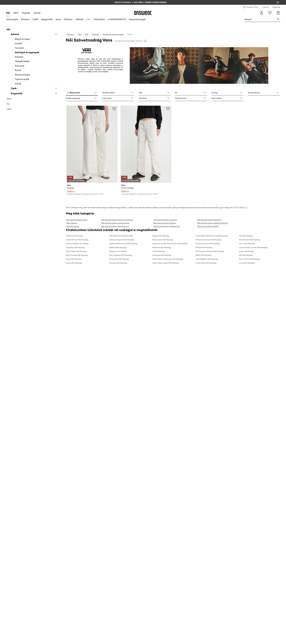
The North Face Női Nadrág (121, 236)
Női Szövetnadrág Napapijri (209, 220)
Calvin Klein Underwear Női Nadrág (167, 259)
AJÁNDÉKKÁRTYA (117, 19)
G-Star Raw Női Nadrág (206, 263)
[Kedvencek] (270, 13)
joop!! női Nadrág (246, 251)
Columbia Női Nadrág (75, 247)
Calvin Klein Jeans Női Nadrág (165, 263)
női (8, 12)
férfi (15, 12)
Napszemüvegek (137, 19)
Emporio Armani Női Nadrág (208, 243)
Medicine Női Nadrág (161, 247)
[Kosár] (278, 13)
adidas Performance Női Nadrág (123, 243)
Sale (88, 19)
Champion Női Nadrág (119, 259)
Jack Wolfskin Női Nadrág (207, 259)
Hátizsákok (99, 19)
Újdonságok (12, 19)
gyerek (26, 12)
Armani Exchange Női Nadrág (209, 240)
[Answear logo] (143, 13)
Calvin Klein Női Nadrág (76, 251)
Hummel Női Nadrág (118, 263)
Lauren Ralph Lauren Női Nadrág (253, 247)
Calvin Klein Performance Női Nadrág (212, 236)
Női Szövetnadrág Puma (76, 220)
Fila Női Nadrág (246, 236)
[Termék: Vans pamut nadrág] (146, 144)
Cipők (35, 19)
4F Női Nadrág (158, 251)
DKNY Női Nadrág (204, 255)
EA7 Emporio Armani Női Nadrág (210, 251)
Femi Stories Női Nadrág (249, 240)
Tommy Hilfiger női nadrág (77, 243)
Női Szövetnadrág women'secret (115, 223)
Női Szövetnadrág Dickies (165, 223)
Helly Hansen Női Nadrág (77, 255)
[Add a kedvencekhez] (114, 108)
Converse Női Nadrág (161, 255)
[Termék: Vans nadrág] (91, 144)
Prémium (68, 19)
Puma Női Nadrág (73, 259)
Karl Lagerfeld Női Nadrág (120, 255)
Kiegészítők (47, 19)
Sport (58, 19)
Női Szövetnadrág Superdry (165, 220)
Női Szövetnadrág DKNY (208, 226)
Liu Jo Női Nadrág (247, 263)
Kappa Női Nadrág (160, 236)
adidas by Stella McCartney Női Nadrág (169, 243)
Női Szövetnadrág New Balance (115, 226)
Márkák (79, 19)
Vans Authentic (72, 226)
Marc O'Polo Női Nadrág (249, 259)
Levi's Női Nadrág (247, 243)
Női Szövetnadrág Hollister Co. (167, 226)
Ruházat (25, 19)
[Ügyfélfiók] (261, 13)
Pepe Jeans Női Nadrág (162, 240)
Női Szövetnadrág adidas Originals (212, 223)
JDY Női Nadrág (246, 255)
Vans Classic (71, 223)
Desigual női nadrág (118, 251)
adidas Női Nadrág (74, 236)
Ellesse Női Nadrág (204, 247)
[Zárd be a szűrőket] (277, 2)
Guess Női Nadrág (74, 263)
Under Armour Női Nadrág (77, 240)
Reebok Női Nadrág (117, 247)
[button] (82, 93)
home (37, 12)
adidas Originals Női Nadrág (121, 240)
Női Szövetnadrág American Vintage (117, 220)
